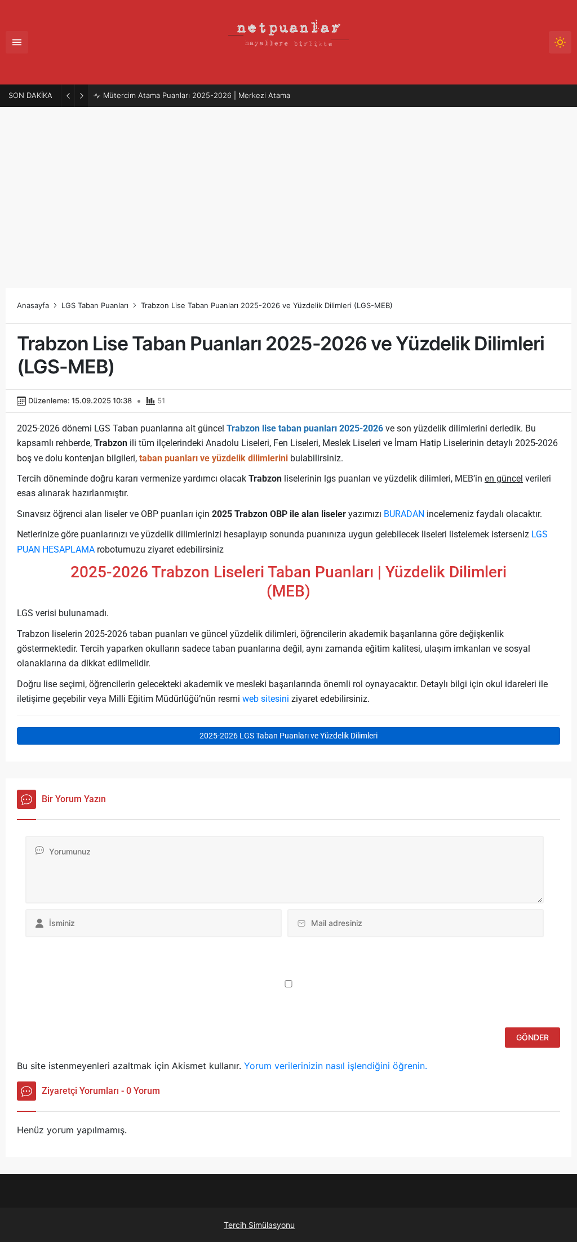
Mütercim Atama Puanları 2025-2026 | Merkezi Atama (196, 95)
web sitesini (265, 698)
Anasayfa (33, 305)
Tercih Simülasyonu (259, 1225)
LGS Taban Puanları (94, 305)
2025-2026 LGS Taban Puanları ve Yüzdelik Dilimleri (288, 735)
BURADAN (404, 514)
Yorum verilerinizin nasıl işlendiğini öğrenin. (335, 1065)
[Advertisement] (288, 192)
